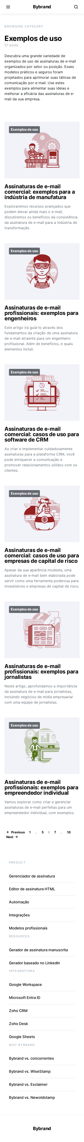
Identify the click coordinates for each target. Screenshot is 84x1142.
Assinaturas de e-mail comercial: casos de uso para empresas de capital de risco (41, 555)
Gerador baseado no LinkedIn (34, 963)
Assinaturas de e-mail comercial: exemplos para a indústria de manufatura (39, 191)
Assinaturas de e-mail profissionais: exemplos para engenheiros (41, 313)
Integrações (19, 915)
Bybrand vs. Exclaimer (28, 1084)
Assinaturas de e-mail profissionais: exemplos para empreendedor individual (41, 787)
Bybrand (42, 6)
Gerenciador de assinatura (32, 876)
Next (9, 837)
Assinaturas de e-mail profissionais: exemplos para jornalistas (41, 671)
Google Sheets (22, 1036)
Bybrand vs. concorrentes (31, 1058)
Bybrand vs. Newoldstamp (32, 1097)
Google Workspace (25, 984)
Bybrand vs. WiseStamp (30, 1071)
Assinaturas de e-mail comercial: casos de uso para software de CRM (41, 434)
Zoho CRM (18, 1010)
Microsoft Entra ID (24, 997)
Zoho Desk (18, 1023)
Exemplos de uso (24, 129)
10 (69, 832)
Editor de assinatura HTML (32, 889)
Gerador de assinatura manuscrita (38, 950)
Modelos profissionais (28, 928)
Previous (18, 832)
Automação (19, 902)
